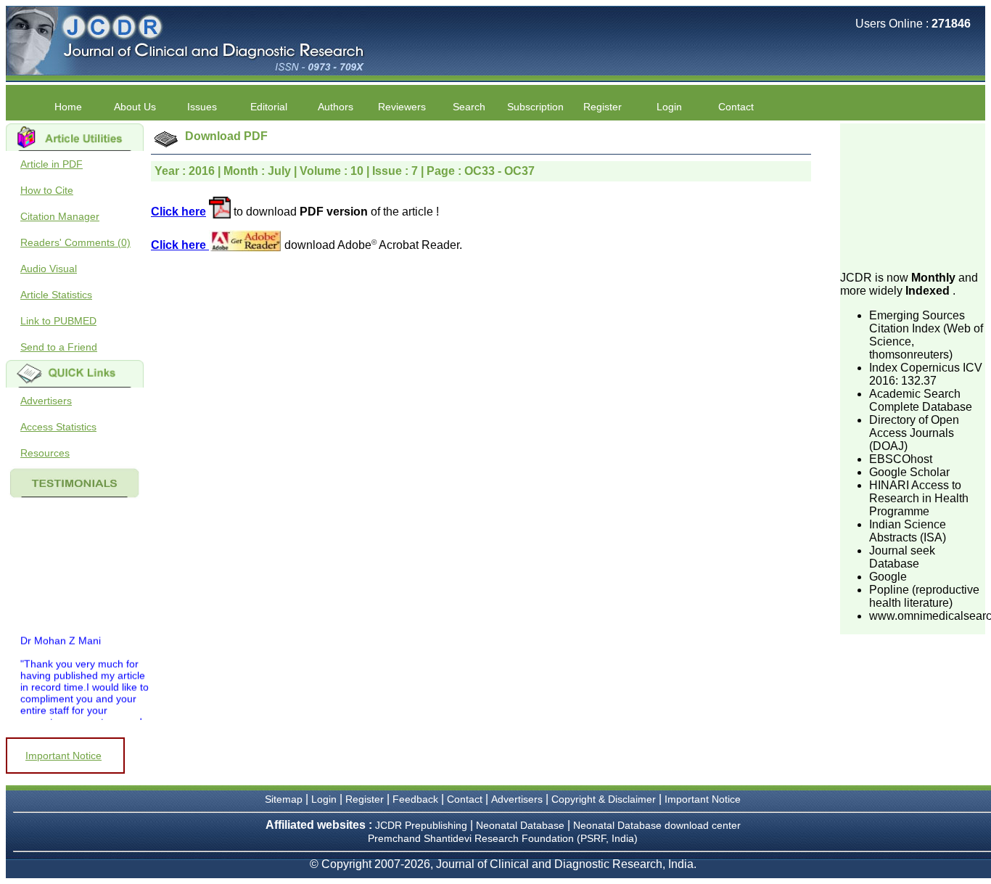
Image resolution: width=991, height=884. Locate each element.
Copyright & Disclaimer (603, 799)
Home (68, 106)
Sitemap (284, 799)
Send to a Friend (58, 347)
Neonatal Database (521, 825)
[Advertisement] (912, 196)
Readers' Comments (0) (75, 242)
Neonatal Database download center (657, 825)
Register (364, 799)
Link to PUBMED (58, 321)
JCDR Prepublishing (421, 825)
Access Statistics (58, 427)
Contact (736, 106)
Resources (45, 453)
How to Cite (46, 190)
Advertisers (46, 400)
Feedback (415, 799)
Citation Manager (59, 216)
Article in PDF (51, 164)
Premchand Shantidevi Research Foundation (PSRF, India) (503, 838)
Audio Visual (48, 268)
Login (669, 106)
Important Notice (63, 755)
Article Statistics (56, 294)
